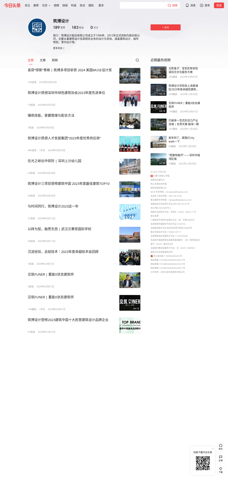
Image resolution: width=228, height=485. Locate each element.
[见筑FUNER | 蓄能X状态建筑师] (129, 280)
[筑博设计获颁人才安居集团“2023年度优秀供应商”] (129, 144)
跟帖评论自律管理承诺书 (162, 252)
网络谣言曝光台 (158, 179)
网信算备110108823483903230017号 (168, 268)
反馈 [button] (221, 460)
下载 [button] (220, 469)
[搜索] (137, 61)
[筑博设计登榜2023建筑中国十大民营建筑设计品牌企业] (129, 325)
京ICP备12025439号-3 (161, 208)
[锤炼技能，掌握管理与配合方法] (129, 121)
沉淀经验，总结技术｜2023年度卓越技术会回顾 (63, 251)
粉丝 (78, 27)
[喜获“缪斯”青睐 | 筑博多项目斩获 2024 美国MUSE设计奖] (129, 76)
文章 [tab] (43, 60)
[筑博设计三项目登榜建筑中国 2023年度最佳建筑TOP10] (129, 189)
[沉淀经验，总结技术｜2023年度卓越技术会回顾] (129, 257)
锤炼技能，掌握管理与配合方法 (51, 115)
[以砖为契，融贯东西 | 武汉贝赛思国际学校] (129, 235)
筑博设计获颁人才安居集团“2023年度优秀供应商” (64, 138)
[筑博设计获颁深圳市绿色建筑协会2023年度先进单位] (129, 98)
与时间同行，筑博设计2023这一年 (53, 206)
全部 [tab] (31, 60)
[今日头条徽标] (12, 5)
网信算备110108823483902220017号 (168, 260)
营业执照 (155, 216)
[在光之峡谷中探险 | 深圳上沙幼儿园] (129, 166)
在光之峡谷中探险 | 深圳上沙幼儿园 (54, 161)
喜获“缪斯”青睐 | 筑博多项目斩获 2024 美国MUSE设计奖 (70, 70)
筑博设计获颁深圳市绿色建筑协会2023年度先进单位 (66, 92)
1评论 (42, 150)
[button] (27, 5)
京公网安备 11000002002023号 (167, 256)
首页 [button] (221, 448)
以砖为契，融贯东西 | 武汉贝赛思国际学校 (59, 229)
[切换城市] (49, 5)
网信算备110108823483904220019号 (168, 264)
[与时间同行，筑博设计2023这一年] (129, 212)
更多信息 (57, 48)
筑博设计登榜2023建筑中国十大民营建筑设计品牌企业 (68, 320)
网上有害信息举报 (159, 183)
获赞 (59, 27)
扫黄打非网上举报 (161, 175)
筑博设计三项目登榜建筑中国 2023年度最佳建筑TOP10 (68, 183)
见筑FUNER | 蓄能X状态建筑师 (51, 274)
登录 (219, 5)
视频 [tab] (55, 60)
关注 (94, 27)
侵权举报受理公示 (159, 187)
